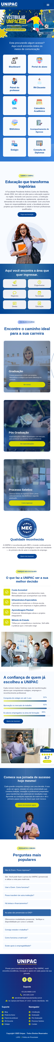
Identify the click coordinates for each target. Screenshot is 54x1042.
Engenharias (39, 285)
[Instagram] (29, 979)
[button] (48, 5)
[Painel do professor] (14, 81)
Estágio (14, 150)
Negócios (14, 296)
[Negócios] (14, 293)
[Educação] (39, 303)
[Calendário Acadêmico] (39, 102)
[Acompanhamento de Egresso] (39, 122)
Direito (14, 306)
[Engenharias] (39, 282)
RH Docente (39, 87)
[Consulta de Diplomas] (39, 143)
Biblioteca (15, 129)
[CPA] (14, 102)
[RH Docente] (39, 81)
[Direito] (14, 303)
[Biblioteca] (14, 122)
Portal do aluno (39, 67)
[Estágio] (14, 143)
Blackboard (14, 67)
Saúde (14, 285)
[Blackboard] (14, 60)
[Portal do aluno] (39, 60)
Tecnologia (39, 296)
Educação (39, 306)
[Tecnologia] (39, 293)
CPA (14, 108)
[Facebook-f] (24, 979)
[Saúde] (14, 282)
